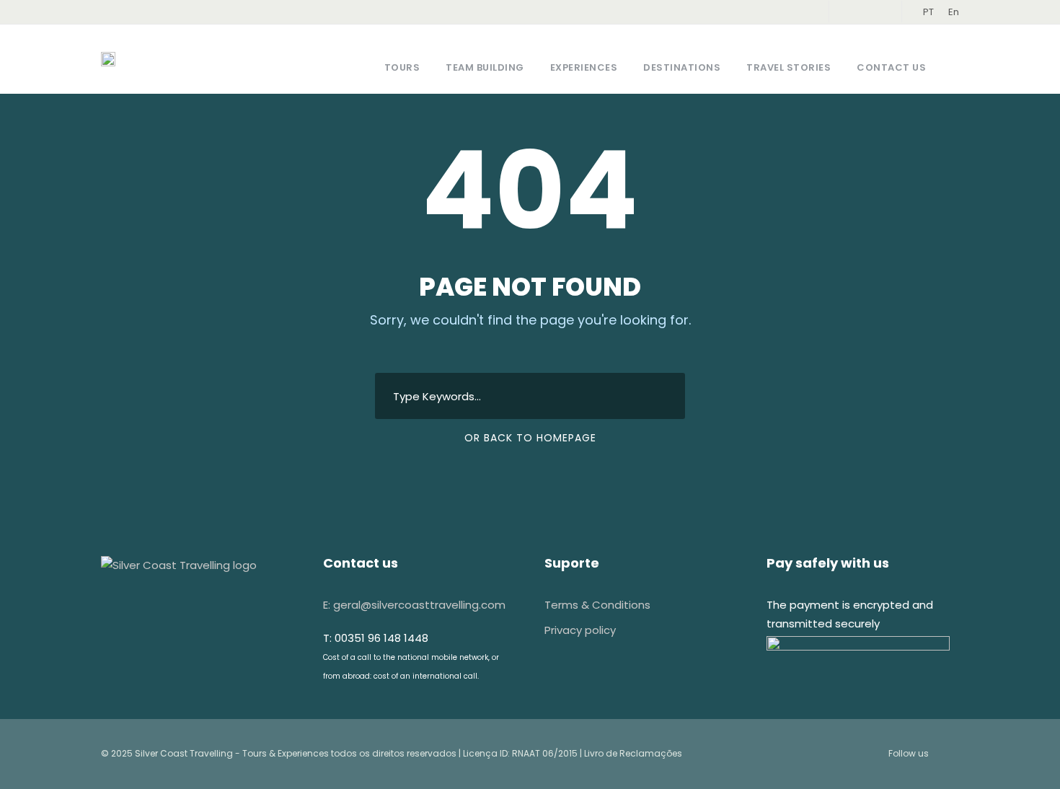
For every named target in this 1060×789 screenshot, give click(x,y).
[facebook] (853, 12)
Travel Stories (788, 67)
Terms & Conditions (597, 604)
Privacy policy (580, 630)
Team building (485, 67)
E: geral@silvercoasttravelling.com (414, 604)
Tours (402, 67)
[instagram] (876, 12)
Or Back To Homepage (530, 438)
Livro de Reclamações (633, 753)
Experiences (584, 67)
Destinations (681, 67)
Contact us (891, 67)
